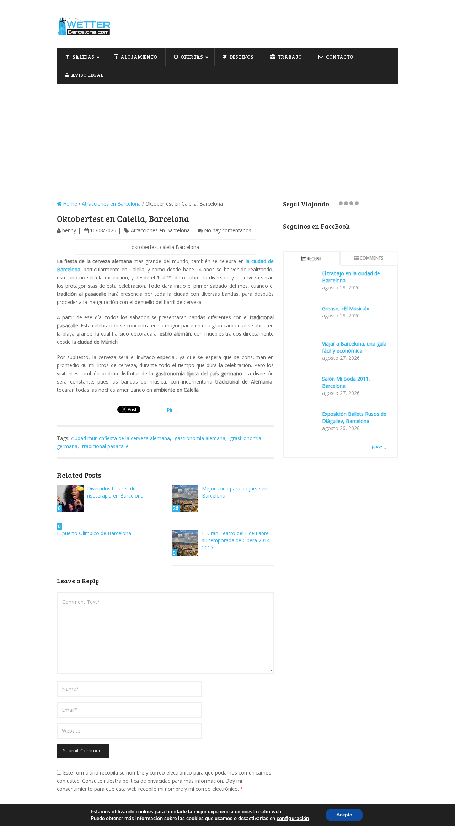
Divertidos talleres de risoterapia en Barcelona (115, 492)
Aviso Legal (86, 74)
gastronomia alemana (200, 438)
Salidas (82, 56)
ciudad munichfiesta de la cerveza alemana (120, 438)
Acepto (344, 814)
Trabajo (289, 56)
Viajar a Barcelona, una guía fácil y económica (354, 347)
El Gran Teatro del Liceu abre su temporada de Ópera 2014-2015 (237, 540)
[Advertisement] (227, 137)
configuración (293, 818)
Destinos (240, 56)
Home (69, 203)
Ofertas (191, 56)
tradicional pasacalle (105, 446)
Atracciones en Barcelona (111, 203)
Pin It (172, 410)
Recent (314, 259)
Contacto (339, 56)
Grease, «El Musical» (345, 308)
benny (69, 230)
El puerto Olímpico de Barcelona (94, 533)
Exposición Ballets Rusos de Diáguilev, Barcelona (354, 417)
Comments (371, 258)
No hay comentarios (227, 230)
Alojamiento (138, 56)
